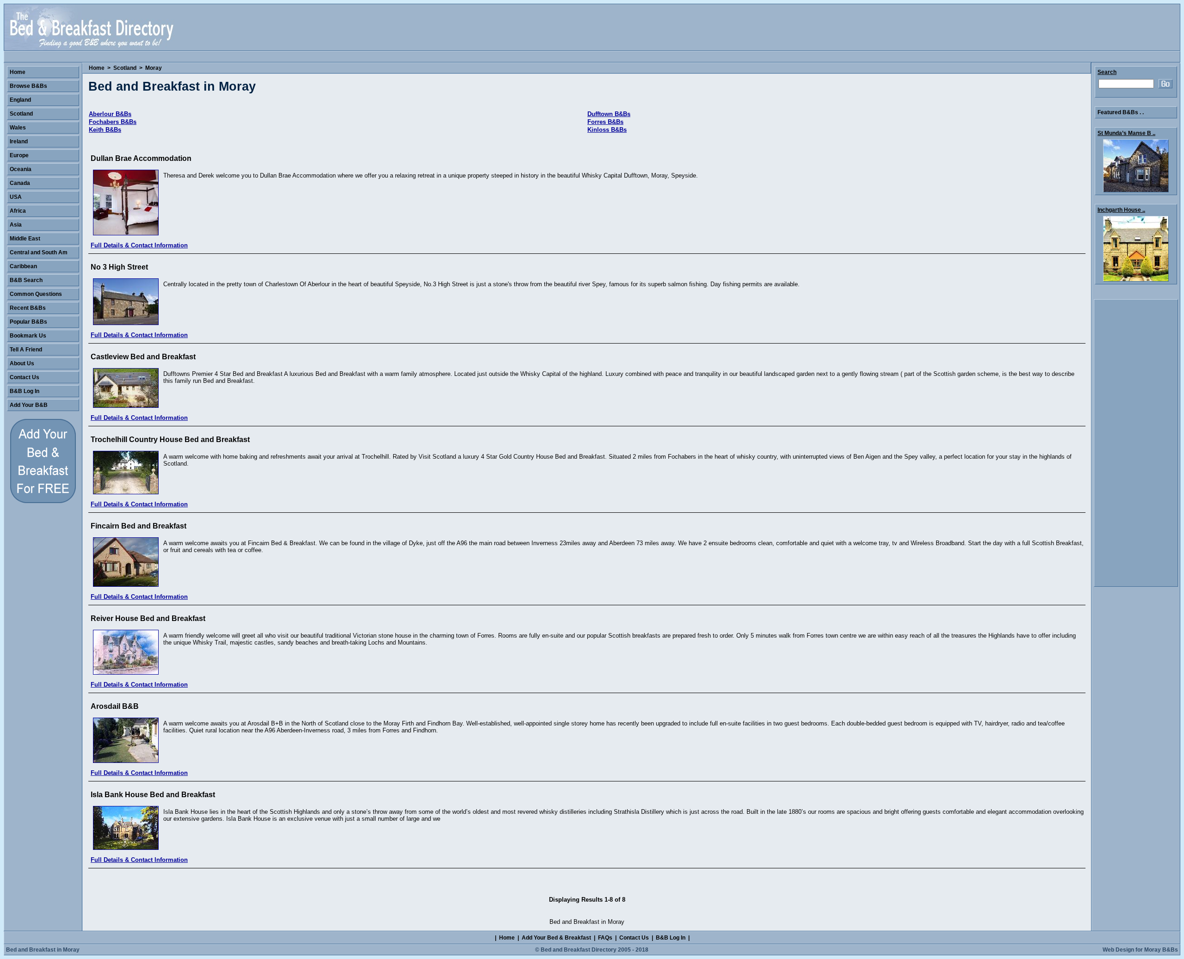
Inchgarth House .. (1121, 210)
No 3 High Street (119, 267)
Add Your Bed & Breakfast (556, 937)
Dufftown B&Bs (608, 114)
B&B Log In (24, 391)
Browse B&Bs (28, 86)
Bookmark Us (28, 335)
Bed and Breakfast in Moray (43, 950)
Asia (16, 224)
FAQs (605, 937)
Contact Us (24, 377)
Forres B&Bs (605, 121)
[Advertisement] (1136, 443)
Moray (153, 68)
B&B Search (26, 280)
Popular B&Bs (28, 322)
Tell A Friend (26, 349)
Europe (19, 155)
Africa (18, 211)
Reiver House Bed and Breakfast (148, 618)
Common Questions (36, 294)
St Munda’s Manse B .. (1126, 133)
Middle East (25, 238)
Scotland (124, 68)
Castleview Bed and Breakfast (143, 357)
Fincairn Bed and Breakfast (138, 526)
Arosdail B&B (115, 706)
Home (97, 68)
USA (16, 197)
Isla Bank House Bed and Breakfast (153, 795)
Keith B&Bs (105, 129)
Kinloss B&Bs (607, 129)
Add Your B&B (29, 405)
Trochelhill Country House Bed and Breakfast (170, 439)
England (20, 100)
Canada (20, 183)
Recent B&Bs (28, 308)
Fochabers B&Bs (112, 121)
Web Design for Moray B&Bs (1140, 950)
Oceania (20, 169)
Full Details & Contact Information (139, 245)
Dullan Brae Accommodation (141, 158)
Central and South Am (39, 252)
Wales (18, 127)
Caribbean (23, 266)
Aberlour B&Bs (110, 114)
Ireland (19, 141)
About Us (22, 363)
